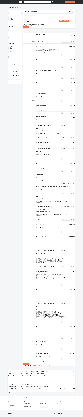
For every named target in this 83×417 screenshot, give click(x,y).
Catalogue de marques (27, 406)
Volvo (37, 140)
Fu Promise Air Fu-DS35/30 (41, 341)
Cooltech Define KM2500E (41, 44)
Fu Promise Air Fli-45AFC (12, 386)
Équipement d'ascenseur (40, 34)
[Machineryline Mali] (13, 1)
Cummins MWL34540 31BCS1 (41, 116)
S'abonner (26, 26)
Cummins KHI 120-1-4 (40, 128)
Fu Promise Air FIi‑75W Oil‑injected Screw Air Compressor (46, 70)
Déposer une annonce (64, 20)
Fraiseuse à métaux (39, 306)
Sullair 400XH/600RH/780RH (12, 382)
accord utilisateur (47, 365)
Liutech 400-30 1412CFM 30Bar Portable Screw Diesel (46, 58)
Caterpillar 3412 (39, 222)
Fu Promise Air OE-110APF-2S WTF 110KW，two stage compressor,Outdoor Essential (52, 186)
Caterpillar (38, 196)
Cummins (38, 81)
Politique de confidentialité (28, 401)
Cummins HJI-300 (39, 162)
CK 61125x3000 (39, 288)
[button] (71, 42)
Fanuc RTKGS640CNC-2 (40, 253)
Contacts (9, 403)
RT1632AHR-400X (39, 325)
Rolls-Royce (38, 151)
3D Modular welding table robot (42, 93)
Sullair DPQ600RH (39, 174)
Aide (8, 401)
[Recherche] (24, 1)
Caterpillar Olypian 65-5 (40, 209)
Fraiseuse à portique (40, 235)
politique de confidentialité (38, 365)
